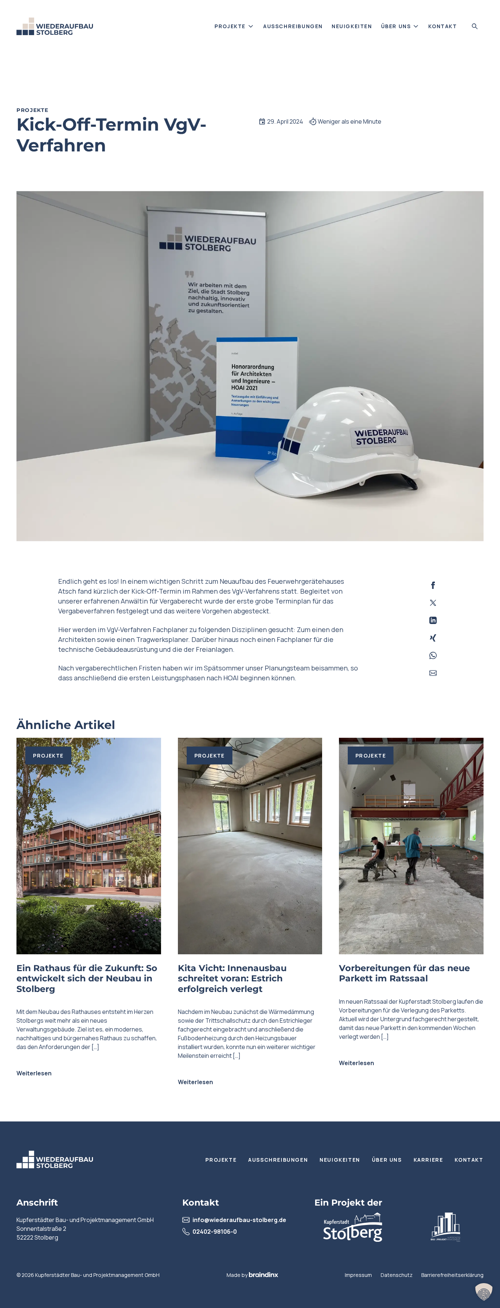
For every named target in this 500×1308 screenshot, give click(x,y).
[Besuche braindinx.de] (263, 1274)
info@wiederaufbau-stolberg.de (239, 1220)
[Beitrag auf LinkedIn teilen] (433, 620)
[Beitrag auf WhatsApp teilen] (433, 655)
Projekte (230, 26)
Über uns (387, 1159)
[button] (484, 1292)
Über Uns (396, 26)
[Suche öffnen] (475, 26)
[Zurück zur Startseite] (54, 26)
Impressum (358, 1274)
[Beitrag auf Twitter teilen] (433, 603)
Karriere (428, 1159)
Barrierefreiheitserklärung (452, 1274)
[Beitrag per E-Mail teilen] (433, 673)
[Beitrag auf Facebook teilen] (433, 585)
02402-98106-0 (215, 1232)
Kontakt (442, 26)
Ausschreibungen (293, 26)
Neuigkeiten (352, 26)
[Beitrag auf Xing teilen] (433, 638)
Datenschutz (397, 1274)
